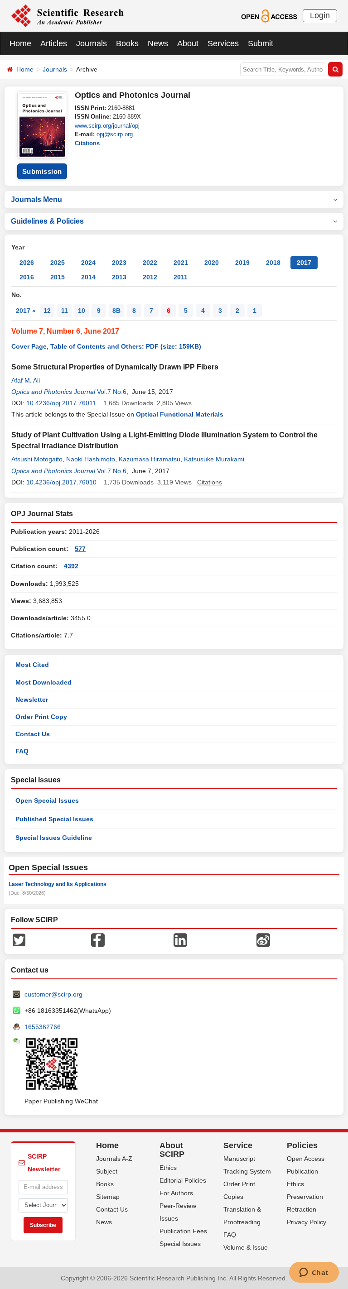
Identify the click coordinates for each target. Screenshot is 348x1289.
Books (127, 43)
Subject (106, 1171)
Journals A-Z (114, 1158)
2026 (26, 262)
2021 (181, 262)
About (187, 43)
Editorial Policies (183, 1180)
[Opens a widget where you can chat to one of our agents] (314, 1273)
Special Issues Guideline (53, 837)
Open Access (305, 1158)
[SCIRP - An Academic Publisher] (67, 15)
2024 (88, 262)
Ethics (168, 1167)
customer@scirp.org (53, 994)
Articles (53, 43)
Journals (91, 43)
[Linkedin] (180, 939)
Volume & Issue (245, 1247)
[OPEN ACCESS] (269, 15)
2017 (304, 262)
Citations (87, 143)
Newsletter (31, 699)
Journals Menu (36, 199)
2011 (181, 277)
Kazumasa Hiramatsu (149, 459)
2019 (242, 262)
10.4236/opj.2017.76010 (61, 482)
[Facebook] (98, 939)
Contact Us (32, 734)
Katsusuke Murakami (214, 459)
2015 (57, 277)
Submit (260, 43)
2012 (150, 277)
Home (20, 43)
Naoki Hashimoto (90, 459)
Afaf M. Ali (25, 380)
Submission (42, 171)
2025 (57, 262)
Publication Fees (183, 1231)
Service (237, 1145)
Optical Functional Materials (179, 414)
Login (320, 15)
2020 (211, 262)
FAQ (22, 751)
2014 (88, 277)
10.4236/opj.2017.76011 (61, 403)
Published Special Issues (54, 819)
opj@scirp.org (115, 134)
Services (223, 43)
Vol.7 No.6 (111, 391)
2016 (26, 277)
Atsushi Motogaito (37, 459)
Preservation (305, 1196)
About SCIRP (172, 1150)
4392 (71, 566)
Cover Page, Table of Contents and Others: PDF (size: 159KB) (106, 346)
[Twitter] (19, 939)
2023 (119, 262)
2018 (273, 262)
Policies (302, 1145)
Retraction (301, 1209)
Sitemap (108, 1196)
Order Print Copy (41, 716)
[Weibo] (263, 939)
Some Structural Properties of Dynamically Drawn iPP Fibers (114, 367)
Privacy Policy (306, 1222)
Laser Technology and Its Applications (57, 884)
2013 (119, 277)
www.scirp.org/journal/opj (107, 125)
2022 (150, 262)
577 (80, 548)
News (158, 43)
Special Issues (180, 1243)
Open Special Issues (47, 800)
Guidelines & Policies (47, 221)
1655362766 (42, 1026)
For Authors (176, 1193)
